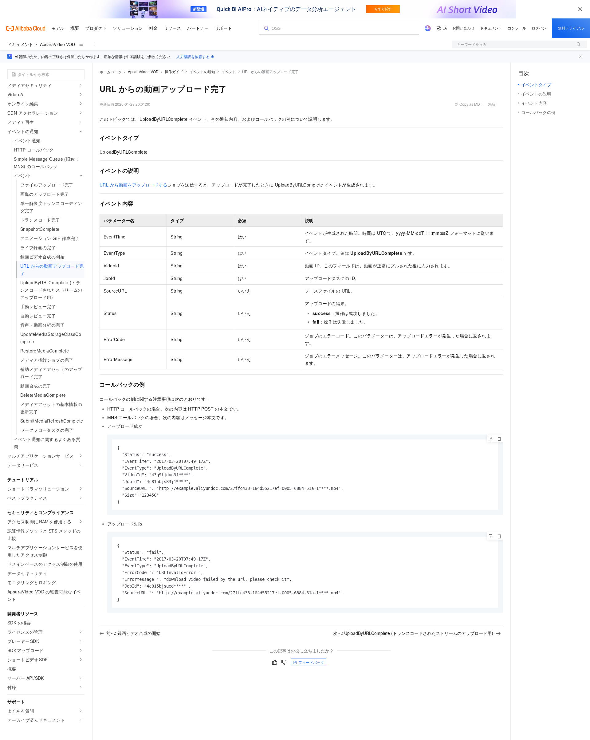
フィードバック (311, 662)
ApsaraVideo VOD (57, 44)
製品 (491, 104)
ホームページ (111, 71)
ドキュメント (20, 44)
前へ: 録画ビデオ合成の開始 (133, 633)
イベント (228, 71)
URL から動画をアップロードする (133, 185)
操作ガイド (174, 71)
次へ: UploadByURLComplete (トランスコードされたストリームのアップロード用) (413, 633)
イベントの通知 (202, 71)
